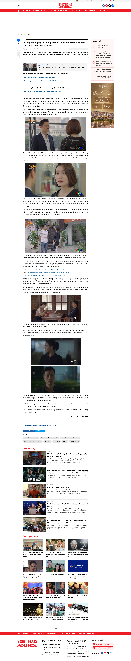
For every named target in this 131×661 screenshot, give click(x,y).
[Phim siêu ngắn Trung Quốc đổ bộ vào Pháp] (78, 588)
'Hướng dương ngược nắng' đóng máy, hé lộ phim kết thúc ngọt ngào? (41, 425)
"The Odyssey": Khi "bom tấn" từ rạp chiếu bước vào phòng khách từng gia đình (55, 619)
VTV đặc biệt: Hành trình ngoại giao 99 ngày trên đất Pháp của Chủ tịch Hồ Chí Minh (66, 522)
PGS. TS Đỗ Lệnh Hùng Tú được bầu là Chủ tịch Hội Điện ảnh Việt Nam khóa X (33, 554)
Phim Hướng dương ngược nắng (49, 438)
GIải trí (85, 10)
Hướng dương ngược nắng (31, 438)
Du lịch (78, 10)
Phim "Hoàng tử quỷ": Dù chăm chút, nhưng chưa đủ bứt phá (104, 63)
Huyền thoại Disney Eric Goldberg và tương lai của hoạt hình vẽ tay (67, 505)
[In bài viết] (18, 47)
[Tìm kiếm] (18, 5)
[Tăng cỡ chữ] (18, 51)
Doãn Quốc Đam (74, 441)
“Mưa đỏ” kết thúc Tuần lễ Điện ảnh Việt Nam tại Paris (104, 70)
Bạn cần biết (101, 10)
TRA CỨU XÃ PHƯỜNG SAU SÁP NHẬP (92, 0)
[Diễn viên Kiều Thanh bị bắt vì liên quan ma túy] (55, 566)
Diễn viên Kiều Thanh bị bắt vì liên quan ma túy (55, 575)
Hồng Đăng (47, 441)
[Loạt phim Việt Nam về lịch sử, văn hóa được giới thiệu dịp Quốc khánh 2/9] (78, 545)
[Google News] (78, 49)
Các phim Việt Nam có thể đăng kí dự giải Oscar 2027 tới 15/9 (32, 618)
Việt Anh (64, 441)
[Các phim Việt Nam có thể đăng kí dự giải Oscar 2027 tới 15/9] (33, 609)
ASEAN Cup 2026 (26, 10)
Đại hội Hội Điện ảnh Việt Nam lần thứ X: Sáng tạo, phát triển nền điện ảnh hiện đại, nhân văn (33, 597)
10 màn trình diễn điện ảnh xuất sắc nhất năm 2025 (104, 77)
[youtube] (106, 5)
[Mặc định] (18, 54)
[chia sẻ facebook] (18, 44)
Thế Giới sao (92, 10)
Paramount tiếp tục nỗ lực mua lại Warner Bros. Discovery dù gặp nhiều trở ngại (77, 576)
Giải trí (25, 34)
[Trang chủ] (19, 10)
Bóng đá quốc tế (62, 10)
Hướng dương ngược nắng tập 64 (70, 438)
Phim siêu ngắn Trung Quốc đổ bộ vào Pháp (77, 596)
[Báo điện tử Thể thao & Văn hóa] (65, 5)
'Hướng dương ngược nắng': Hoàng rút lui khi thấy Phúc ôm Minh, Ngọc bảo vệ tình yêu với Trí (47, 272)
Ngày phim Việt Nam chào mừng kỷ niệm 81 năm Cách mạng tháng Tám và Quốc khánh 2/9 (78, 619)
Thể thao (43, 10)
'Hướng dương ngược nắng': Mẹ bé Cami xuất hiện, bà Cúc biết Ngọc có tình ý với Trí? (45, 275)
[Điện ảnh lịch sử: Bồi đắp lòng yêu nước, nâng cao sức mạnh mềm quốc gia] (34, 458)
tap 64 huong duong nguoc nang (33, 441)
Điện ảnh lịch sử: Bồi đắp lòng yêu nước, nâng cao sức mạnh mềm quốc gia (67, 455)
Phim (29, 34)
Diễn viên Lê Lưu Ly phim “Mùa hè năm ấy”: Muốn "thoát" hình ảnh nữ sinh (55, 554)
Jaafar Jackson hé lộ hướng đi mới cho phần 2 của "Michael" (55, 596)
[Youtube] (110, 0)
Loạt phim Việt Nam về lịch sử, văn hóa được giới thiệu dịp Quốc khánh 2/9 (78, 554)
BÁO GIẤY (80, 0)
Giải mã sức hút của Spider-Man (59, 487)
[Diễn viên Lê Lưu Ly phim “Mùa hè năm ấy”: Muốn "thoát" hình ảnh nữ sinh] (55, 545)
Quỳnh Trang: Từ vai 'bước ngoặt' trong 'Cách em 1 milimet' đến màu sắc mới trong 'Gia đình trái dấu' (104, 54)
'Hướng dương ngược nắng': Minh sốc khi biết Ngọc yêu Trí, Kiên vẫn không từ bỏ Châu (45, 269)
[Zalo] (112, 5)
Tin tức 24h (36, 10)
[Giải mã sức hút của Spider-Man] (34, 491)
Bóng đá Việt (52, 10)
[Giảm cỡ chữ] (18, 57)
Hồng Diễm (56, 441)
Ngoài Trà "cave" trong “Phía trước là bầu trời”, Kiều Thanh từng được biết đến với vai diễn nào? (32, 576)
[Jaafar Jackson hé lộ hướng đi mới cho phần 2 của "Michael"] (55, 588)
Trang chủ (19, 34)
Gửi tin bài (104, 0)
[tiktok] (109, 5)
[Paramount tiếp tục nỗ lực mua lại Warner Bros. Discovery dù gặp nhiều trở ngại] (78, 566)
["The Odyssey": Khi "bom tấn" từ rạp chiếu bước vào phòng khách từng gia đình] (55, 609)
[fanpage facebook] (103, 5)
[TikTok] (113, 0)
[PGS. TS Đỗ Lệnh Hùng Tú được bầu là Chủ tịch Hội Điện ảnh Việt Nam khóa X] (33, 545)
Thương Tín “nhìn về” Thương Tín (102, 46)
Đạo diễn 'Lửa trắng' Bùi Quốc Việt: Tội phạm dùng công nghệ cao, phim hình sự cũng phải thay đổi (67, 472)
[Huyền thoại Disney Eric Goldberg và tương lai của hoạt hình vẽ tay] (34, 508)
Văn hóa (72, 10)
